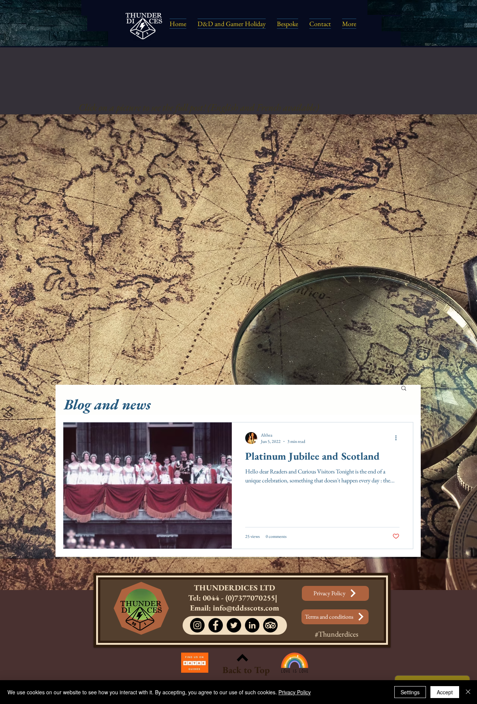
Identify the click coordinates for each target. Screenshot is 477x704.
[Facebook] (215, 625)
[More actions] (398, 438)
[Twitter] (234, 625)
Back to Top (246, 670)
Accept (445, 692)
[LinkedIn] (252, 625)
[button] (403, 389)
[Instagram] (197, 625)
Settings (410, 692)
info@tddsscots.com (246, 608)
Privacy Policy (294, 692)
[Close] (468, 692)
